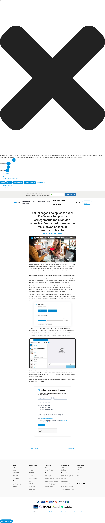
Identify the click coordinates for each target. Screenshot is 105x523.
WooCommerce (32, 484)
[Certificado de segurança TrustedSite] (55, 506)
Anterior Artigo (34, 448)
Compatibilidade (32, 486)
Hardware (31, 483)
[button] (52, 78)
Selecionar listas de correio (44, 405)
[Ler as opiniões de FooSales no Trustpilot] (66, 506)
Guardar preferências (30, 182)
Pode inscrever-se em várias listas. (44, 411)
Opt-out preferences (7, 185)
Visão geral (47, 467)
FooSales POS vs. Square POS (67, 475)
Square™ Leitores (48, 476)
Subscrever (41, 425)
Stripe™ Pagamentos (49, 469)
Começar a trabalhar (65, 479)
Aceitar (3, 182)
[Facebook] (77, 483)
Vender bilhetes (32, 489)
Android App (63, 470)
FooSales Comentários (65, 490)
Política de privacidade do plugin (42, 511)
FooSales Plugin (64, 467)
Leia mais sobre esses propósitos (10, 178)
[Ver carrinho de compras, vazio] (80, 202)
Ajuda (54, 200)
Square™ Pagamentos (49, 470)
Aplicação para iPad (65, 469)
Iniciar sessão (61, 200)
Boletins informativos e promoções (67, 489)
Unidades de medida (33, 478)
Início (14, 467)
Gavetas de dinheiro (49, 486)
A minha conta (57, 204)
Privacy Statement (7, 187)
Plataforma (31, 467)
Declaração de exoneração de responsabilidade (72, 511)
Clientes (30, 473)
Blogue (14, 473)
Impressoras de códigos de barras (51, 483)
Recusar (9, 182)
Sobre (14, 476)
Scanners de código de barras (51, 484)
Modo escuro (31, 491)
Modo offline (31, 480)
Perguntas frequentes (17, 484)
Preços (14, 470)
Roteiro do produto (64, 481)
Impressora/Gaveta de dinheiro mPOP (52, 478)
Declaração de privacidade (28, 511)
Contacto (15, 486)
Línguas (30, 481)
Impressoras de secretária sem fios (52, 479)
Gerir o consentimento (6, 521)
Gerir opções (6, 173)
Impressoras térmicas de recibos (51, 481)
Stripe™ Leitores (48, 475)
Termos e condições (55, 511)
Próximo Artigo (71, 448)
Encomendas (31, 472)
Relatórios (31, 476)
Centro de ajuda (16, 483)
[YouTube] (84, 483)
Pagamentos (31, 470)
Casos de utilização (33, 487)
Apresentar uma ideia (65, 484)
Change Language (70, 194)
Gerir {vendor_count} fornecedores (11, 176)
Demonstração (16, 472)
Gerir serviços (6, 175)
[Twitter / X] (82, 483)
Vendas (30, 469)
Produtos (31, 475)
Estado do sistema (16, 487)
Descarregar (15, 475)
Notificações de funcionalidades (67, 483)
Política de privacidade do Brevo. (46, 418)
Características (16, 469)
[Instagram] (79, 483)
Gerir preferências (18, 182)
